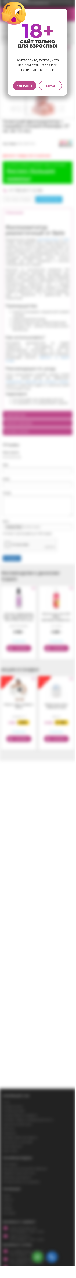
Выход (50, 85)
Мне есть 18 (24, 85)
